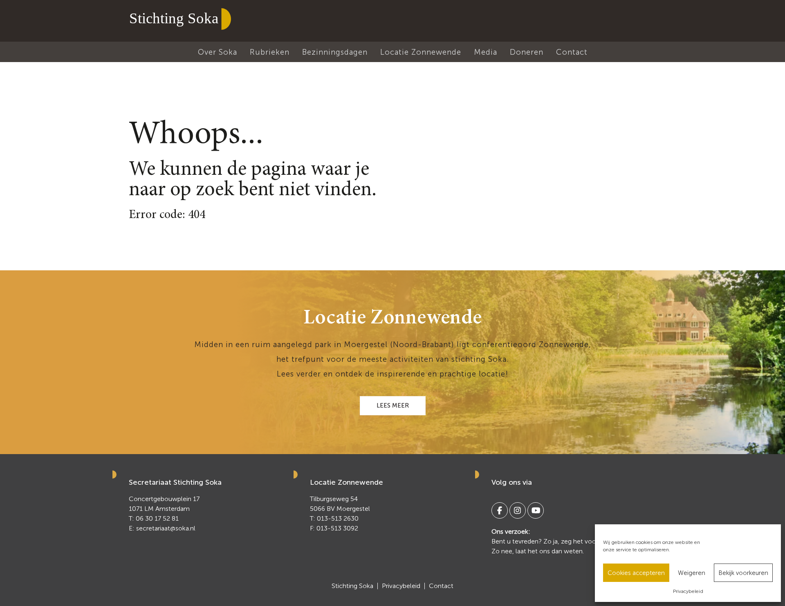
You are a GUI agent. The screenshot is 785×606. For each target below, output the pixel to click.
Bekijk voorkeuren (743, 573)
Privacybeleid (688, 591)
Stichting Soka (352, 586)
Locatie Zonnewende (420, 52)
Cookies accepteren (636, 573)
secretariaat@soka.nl (165, 528)
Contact (572, 52)
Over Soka (217, 52)
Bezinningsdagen (335, 52)
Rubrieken (269, 52)
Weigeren (691, 573)
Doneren (526, 52)
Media (485, 52)
